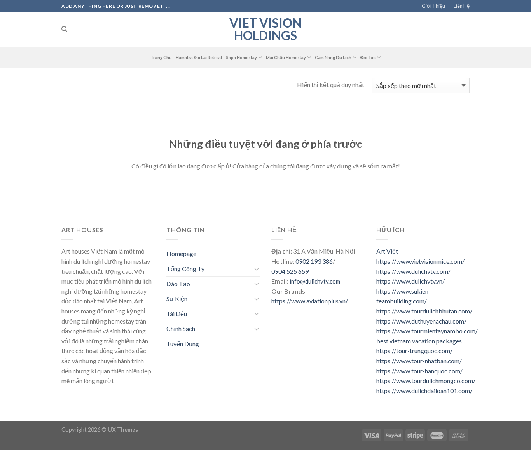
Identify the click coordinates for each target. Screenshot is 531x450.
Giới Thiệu (433, 6)
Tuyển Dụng (182, 343)
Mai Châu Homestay (286, 57)
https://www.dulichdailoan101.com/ (424, 390)
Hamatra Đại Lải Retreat (199, 57)
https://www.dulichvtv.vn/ (410, 281)
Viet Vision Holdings (265, 29)
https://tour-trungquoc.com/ (414, 350)
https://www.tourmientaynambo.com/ (427, 330)
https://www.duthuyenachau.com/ (421, 321)
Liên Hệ (462, 6)
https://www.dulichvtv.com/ (413, 271)
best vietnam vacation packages (419, 341)
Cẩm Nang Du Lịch (333, 57)
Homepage (181, 253)
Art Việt (387, 251)
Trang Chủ (161, 57)
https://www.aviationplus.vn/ (309, 301)
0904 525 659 (290, 271)
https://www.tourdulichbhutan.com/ (424, 311)
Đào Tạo (178, 283)
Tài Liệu (176, 313)
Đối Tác (368, 57)
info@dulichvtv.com (315, 281)
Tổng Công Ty (185, 268)
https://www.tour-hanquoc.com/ (419, 371)
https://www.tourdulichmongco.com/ (425, 380)
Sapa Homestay (241, 57)
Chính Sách (180, 328)
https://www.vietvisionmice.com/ (420, 261)
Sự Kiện (176, 298)
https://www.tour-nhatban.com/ (419, 360)
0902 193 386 (314, 261)
